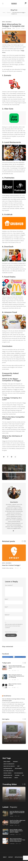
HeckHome (7, 696)
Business (8, 12)
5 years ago (6, 741)
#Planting (17, 775)
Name (6, 599)
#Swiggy (16, 777)
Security (17, 475)
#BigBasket (15, 761)
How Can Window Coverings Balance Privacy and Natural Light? (13, 699)
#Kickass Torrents (7, 773)
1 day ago (11, 816)
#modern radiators (8, 775)
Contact (10, 857)
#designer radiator (8, 768)
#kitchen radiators (18, 773)
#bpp (18, 766)
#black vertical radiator (9, 766)
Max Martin (4, 28)
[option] (14, 556)
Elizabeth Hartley (5, 568)
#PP (23, 775)
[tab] (5, 807)
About (5, 857)
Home (4, 12)
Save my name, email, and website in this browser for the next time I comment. (14, 626)
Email (6, 607)
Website (7, 614)
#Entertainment (18, 768)
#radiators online (8, 777)
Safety (11, 475)
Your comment (9, 585)
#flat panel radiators (8, 770)
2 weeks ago (12, 834)
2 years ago (9, 28)
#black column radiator (9, 763)
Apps (3, 21)
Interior (11, 466)
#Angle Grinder (7, 761)
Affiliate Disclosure (20, 857)
